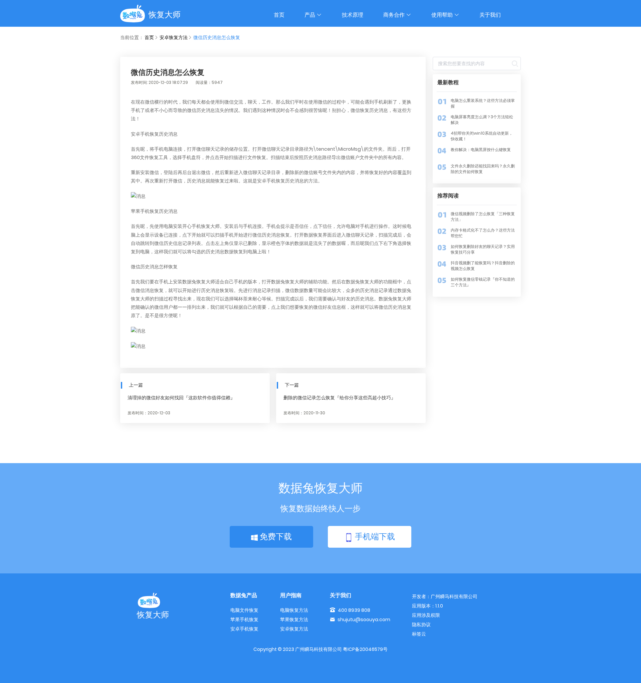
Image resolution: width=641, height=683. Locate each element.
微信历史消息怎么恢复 (216, 37)
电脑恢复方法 (294, 610)
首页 (279, 15)
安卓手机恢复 (244, 629)
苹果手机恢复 (244, 619)
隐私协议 (421, 624)
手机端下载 (374, 536)
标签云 (419, 634)
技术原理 (352, 15)
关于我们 (490, 15)
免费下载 (275, 536)
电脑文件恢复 (244, 610)
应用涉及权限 (426, 615)
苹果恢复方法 (294, 619)
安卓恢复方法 (174, 37)
